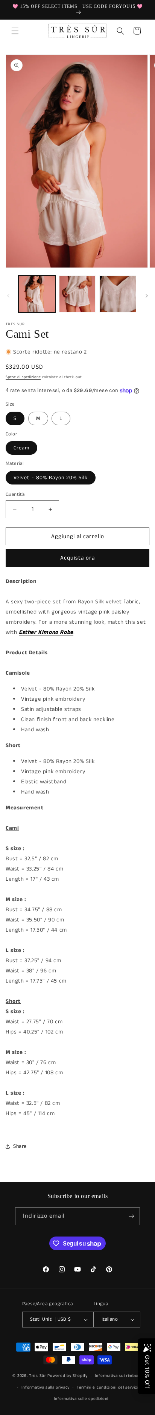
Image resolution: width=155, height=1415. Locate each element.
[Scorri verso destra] (146, 296)
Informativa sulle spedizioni (81, 1399)
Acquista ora (77, 558)
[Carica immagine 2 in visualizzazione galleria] (77, 293)
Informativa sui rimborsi (119, 1376)
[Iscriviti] (131, 1216)
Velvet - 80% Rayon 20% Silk (51, 477)
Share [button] (20, 1146)
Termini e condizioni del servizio (109, 1387)
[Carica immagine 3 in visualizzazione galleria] (117, 293)
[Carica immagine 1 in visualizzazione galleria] (36, 293)
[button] (15, 31)
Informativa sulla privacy (45, 1387)
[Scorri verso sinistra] (8, 296)
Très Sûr (38, 1376)
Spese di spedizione (23, 377)
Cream (21, 448)
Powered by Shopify (67, 1376)
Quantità (15, 494)
